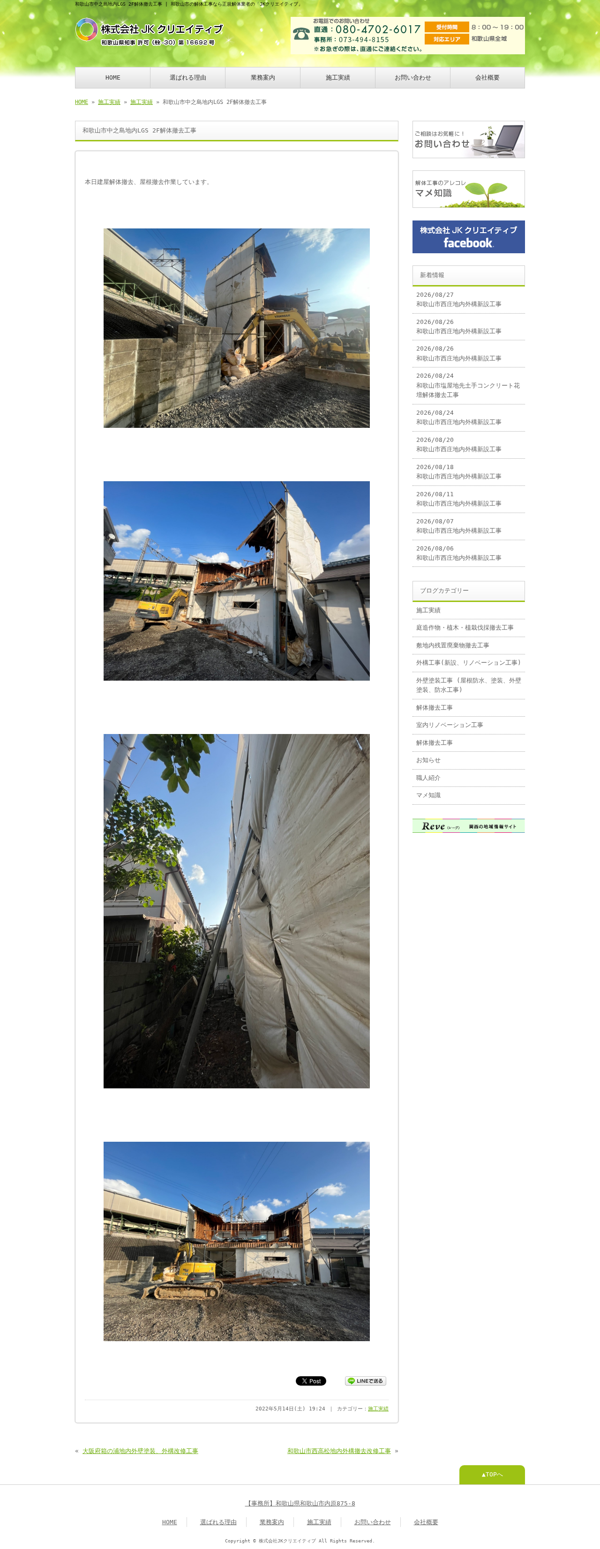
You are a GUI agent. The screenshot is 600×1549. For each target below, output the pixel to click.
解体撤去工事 (434, 707)
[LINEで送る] (365, 1380)
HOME (112, 77)
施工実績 (338, 77)
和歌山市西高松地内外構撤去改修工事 (339, 1450)
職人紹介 (428, 777)
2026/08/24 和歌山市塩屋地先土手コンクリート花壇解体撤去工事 (468, 385)
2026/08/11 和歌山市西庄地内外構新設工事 (459, 499)
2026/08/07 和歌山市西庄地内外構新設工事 (459, 526)
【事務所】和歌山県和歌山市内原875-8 (300, 1503)
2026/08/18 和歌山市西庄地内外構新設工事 (459, 471)
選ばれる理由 (188, 77)
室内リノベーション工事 (449, 724)
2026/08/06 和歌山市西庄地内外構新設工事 (459, 553)
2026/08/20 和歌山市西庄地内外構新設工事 (459, 444)
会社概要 (487, 77)
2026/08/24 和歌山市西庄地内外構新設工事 (459, 417)
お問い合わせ (413, 77)
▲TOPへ (492, 1474)
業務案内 (263, 77)
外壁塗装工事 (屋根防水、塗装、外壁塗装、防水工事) (468, 685)
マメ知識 (428, 795)
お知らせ (428, 759)
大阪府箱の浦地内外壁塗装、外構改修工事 (140, 1450)
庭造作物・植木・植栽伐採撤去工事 (465, 627)
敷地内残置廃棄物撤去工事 (452, 645)
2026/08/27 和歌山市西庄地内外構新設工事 (459, 299)
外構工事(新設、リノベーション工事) (468, 662)
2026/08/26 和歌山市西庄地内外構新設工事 (459, 326)
